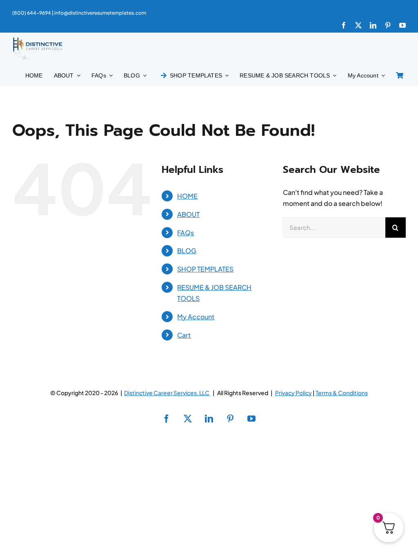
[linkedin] (373, 25)
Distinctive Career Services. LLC (167, 392)
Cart (184, 335)
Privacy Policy (293, 392)
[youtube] (402, 25)
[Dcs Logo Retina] (37, 39)
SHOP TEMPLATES (205, 269)
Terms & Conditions (342, 392)
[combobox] (334, 227)
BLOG (186, 250)
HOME (187, 196)
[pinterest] (388, 25)
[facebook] (343, 25)
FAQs (185, 232)
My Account (195, 316)
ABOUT (188, 214)
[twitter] (358, 25)
